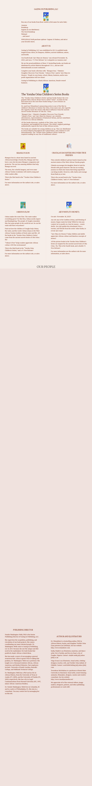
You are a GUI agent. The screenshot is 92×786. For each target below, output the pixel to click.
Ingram (23, 29)
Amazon (24, 25)
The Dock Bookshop (28, 32)
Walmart (24, 34)
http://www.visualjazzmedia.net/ (62, 679)
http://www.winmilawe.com (60, 648)
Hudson (57, 39)
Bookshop (24, 27)
